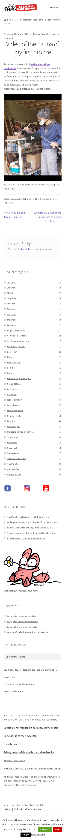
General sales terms (13, 691)
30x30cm (11, 287)
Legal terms (9, 676)
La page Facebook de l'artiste (21, 616)
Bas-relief (12, 351)
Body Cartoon (14, 362)
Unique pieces (14, 474)
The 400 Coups (14, 453)
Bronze (10, 373)
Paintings (12, 421)
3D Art (10, 293)
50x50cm (11, 309)
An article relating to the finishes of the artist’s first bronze (47, 217)
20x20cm (11, 282)
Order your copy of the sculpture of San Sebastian (32, 522)
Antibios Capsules (16, 346)
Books (10, 367)
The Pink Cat (13, 463)
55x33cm (11, 314)
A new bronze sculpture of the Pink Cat (26, 538)
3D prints (11, 298)
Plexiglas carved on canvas (20, 431)
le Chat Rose (39, 198)
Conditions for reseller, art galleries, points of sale (31, 727)
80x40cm (11, 319)
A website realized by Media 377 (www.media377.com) (32, 768)
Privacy (7, 809)
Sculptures (51, 198)
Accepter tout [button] (45, 829)
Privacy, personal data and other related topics (29, 752)
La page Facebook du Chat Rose (22, 621)
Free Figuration (14, 399)
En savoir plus (38, 834)
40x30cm (11, 303)
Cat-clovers (12, 389)
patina (11, 202)
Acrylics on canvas (16, 330)
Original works (14, 415)
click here (52, 719)
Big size (11, 357)
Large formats (14, 405)
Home (10, 19)
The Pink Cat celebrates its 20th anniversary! (29, 516)
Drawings (11, 394)
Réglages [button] (25, 835)
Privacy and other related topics (19, 684)
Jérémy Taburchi (23, 19)
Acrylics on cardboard (18, 335)
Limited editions (15, 410)
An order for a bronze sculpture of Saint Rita (29, 527)
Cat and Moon (14, 383)
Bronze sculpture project (19, 378)
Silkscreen (12, 442)
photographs (13, 426)
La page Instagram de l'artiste (22, 626)
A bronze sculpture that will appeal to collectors (31, 533)
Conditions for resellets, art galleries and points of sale (31, 669)
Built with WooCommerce (27, 809)
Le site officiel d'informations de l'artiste (27, 632)
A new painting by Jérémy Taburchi (15, 214)
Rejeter (57, 829)
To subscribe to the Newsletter (20, 735)
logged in (26, 248)
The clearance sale (16, 458)
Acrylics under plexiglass (19, 341)
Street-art (12, 447)
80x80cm (11, 325)
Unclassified (13, 469)
